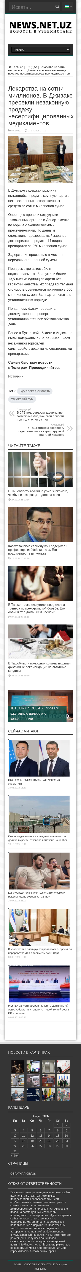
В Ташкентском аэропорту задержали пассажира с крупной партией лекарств (41, 429)
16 (66, 1135)
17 (14, 1141)
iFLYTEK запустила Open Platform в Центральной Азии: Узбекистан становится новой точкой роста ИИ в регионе (38, 1009)
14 (49, 1135)
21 (49, 1141)
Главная (18, 67)
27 (40, 1146)
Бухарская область (35, 391)
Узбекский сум (22, 399)
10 (14, 1135)
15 (57, 1135)
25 (23, 1146)
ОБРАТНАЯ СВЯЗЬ (23, 1173)
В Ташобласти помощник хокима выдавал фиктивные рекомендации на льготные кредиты (39, 666)
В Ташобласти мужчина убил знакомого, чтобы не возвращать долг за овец (38, 493)
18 (23, 1141)
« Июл (14, 1155)
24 (14, 1146)
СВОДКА (31, 67)
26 (32, 1146)
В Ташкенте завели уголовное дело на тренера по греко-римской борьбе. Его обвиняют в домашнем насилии (36, 608)
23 (66, 1141)
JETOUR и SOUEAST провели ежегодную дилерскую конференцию (34, 713)
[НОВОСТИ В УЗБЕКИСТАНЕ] (40, 31)
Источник (15, 376)
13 (40, 1135)
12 (32, 1135)
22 (57, 1141)
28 (49, 1146)
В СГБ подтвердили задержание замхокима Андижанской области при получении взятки (40, 414)
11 (23, 1135)
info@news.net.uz (30, 1244)
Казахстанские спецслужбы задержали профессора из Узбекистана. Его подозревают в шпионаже (37, 549)
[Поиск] (57, 6)
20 (40, 1141)
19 (32, 1141)
